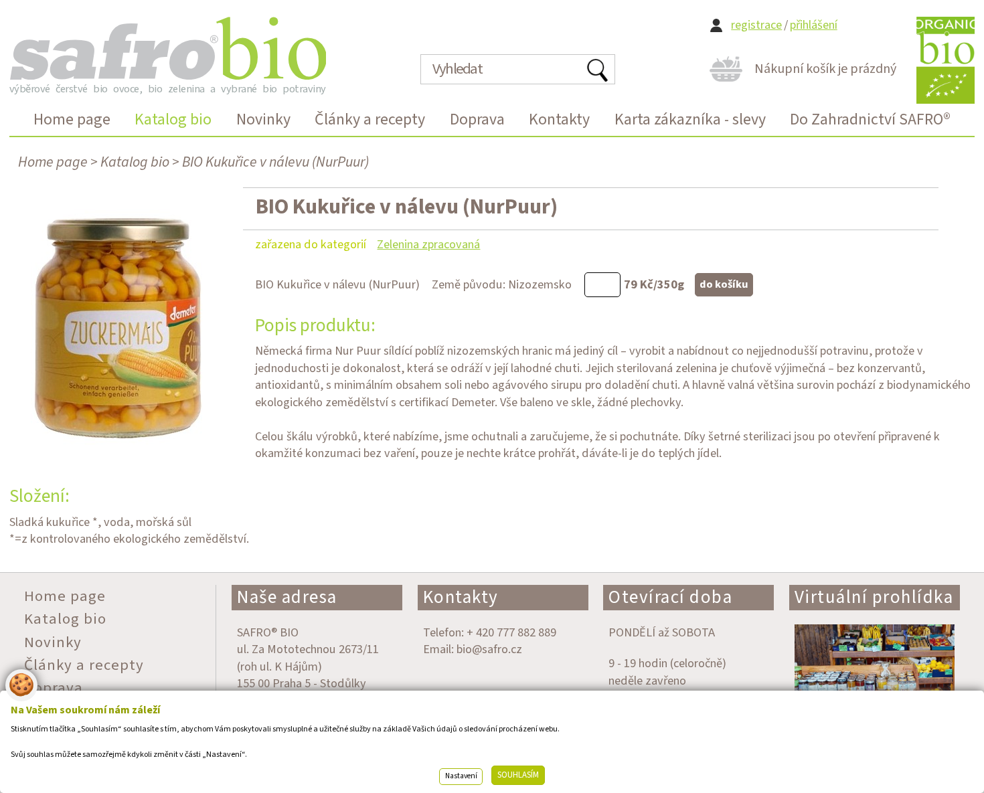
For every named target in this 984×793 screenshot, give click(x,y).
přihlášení (813, 25)
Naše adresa (287, 597)
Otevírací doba (670, 597)
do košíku (724, 284)
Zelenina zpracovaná (428, 244)
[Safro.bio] (167, 48)
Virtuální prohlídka (874, 597)
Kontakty (461, 597)
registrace (756, 25)
